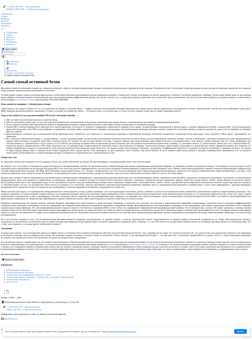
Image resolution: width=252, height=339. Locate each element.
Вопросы (5, 19)
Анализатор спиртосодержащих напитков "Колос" (29, 275)
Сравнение (14, 61)
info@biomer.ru (10, 319)
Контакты (5, 26)
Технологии (11, 282)
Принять (240, 331)
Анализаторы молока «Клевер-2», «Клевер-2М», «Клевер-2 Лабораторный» (40, 277)
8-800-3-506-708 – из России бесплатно (27, 9)
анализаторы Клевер (25, 100)
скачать (111, 244)
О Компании (6, 14)
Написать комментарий (13, 260)
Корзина (13, 64)
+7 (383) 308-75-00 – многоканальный (23, 6)
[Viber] (15, 325)
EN (7, 293)
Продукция (9, 51)
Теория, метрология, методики (20, 73)
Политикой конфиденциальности (122, 331)
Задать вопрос (10, 49)
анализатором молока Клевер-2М (143, 244)
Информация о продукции (18, 270)
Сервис (4, 16)
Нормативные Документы (18, 279)
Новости (5, 21)
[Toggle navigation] (3, 28)
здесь (83, 171)
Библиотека (6, 23)
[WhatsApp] (9, 325)
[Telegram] (3, 325)
